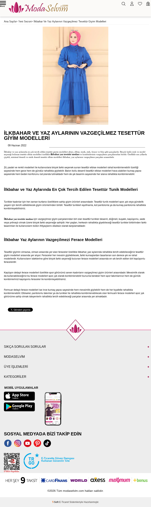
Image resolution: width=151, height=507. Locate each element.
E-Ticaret (64, 502)
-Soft (55, 502)
